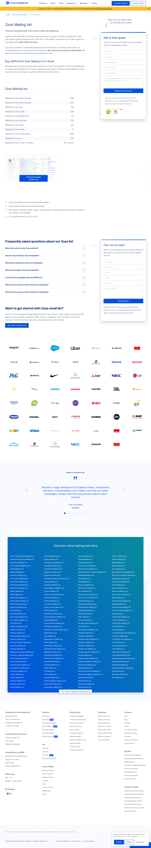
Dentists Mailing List (17, 684)
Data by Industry (104, 723)
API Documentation (49, 758)
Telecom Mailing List (119, 620)
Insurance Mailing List (52, 678)
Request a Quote (130, 779)
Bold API (45, 720)
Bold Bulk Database (49, 723)
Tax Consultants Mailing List (122, 610)
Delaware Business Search (134, 794)
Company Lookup (130, 733)
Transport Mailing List (120, 636)
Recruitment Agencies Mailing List (90, 674)
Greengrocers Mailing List (53, 639)
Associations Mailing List (19, 582)
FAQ (125, 716)
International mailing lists (20, 14)
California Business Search (134, 791)
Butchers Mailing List (17, 614)
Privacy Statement (131, 740)
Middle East (46, 791)
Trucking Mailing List (119, 646)
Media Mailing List (84, 582)
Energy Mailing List (51, 582)
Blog (126, 720)
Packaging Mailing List (86, 610)
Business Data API (76, 733)
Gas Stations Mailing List (53, 626)
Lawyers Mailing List (85, 556)
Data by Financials (104, 726)
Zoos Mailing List (118, 678)
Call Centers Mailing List (19, 617)
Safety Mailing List (118, 563)
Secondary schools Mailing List (123, 572)
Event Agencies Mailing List (54, 588)
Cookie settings (88, 841)
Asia (44, 784)
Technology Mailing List (120, 617)
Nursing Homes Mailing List (88, 594)
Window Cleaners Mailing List (123, 668)
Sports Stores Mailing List (121, 594)
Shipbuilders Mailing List (121, 579)
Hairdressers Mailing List (53, 646)
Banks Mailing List (16, 594)
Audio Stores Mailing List (19, 585)
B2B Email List (129, 762)
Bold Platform (47, 726)
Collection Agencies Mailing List (21, 655)
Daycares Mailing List (18, 681)
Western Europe (48, 770)
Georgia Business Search (133, 801)
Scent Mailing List (118, 569)
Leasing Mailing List (85, 559)
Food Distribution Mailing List (54, 617)
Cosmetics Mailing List (18, 671)
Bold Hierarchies (48, 733)
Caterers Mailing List (17, 630)
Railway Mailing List (85, 668)
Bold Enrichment (48, 730)
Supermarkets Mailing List (121, 607)
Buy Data (83, 3)
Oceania (45, 781)
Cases (126, 726)
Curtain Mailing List (17, 678)
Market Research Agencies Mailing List (92, 572)
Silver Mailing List (118, 585)
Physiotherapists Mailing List (88, 639)
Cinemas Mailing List (17, 649)
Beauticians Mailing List (18, 598)
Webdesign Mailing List (120, 662)
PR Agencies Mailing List (87, 649)
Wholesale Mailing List (120, 665)
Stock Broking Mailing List (121, 601)
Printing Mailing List (85, 655)
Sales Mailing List (118, 566)
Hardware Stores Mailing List (54, 649)
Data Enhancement (76, 723)
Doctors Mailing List (51, 559)
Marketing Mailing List (86, 575)
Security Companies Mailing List (123, 575)
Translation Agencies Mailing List (124, 633)
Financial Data (75, 747)
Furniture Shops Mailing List (54, 623)
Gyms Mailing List (50, 642)
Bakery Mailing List (17, 591)
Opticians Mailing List (85, 601)
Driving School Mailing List (53, 563)
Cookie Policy (134, 101)
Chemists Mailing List (18, 639)
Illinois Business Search (133, 804)
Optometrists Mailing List (87, 604)
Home (8, 14)
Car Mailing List (15, 623)
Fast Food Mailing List (52, 598)
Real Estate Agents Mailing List (89, 671)
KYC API (45, 752)
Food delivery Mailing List (53, 614)
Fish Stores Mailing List (52, 604)
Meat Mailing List (84, 579)
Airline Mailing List (17, 569)
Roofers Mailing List (119, 556)
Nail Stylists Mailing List (86, 588)
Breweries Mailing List (18, 607)
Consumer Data (103, 740)
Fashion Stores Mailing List (54, 594)
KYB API (45, 755)
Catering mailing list (17, 633)
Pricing (94, 3)
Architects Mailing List (18, 575)
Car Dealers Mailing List (18, 620)
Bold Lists (46, 716)
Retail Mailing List (84, 687)
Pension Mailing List (85, 620)
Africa (44, 794)
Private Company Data (78, 720)
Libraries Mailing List (85, 563)
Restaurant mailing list (86, 684)
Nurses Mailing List (85, 591)
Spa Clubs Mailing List (120, 591)
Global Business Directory (133, 758)
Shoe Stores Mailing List (121, 582)
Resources (71, 3)
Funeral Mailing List (51, 620)
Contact (127, 723)
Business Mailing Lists (78, 740)
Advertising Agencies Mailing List (22, 556)
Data (52, 3)
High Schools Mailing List (53, 655)
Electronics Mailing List (52, 575)
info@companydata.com (13, 723)
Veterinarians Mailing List (121, 652)
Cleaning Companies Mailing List (22, 652)
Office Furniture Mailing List (88, 598)
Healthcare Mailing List (52, 652)
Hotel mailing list (50, 668)
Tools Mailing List (118, 626)
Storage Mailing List (119, 604)
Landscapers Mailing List (53, 687)
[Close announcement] (148, 8)
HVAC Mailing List (50, 674)
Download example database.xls (34, 178)
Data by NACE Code (105, 733)
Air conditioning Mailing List (20, 566)
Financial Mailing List (51, 601)
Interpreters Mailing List (52, 684)
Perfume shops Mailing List (88, 623)
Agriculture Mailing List (18, 563)
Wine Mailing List (118, 671)
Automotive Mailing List (18, 588)
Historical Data (75, 743)
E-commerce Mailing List (53, 569)
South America (47, 787)
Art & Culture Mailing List (19, 579)
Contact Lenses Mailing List (20, 665)
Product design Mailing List (88, 658)
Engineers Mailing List (52, 585)
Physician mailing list (85, 636)
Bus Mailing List (16, 610)
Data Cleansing (75, 736)
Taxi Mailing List (118, 614)
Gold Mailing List (50, 636)
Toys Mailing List (118, 630)
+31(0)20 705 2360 (12, 726)
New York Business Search (134, 808)
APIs (61, 3)
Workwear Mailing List (120, 674)
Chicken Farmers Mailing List (20, 642)
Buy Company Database (133, 755)
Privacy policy (123, 101)
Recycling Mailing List (86, 678)
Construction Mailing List (19, 658)
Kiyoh (121, 109)
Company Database (77, 716)
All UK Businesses (131, 769)
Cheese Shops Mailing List (19, 636)
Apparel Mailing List (17, 572)
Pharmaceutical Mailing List (88, 630)
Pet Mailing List (83, 626)
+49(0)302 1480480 (12, 744)
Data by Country (104, 720)
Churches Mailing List (18, 646)
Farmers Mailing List (51, 591)
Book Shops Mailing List (18, 604)
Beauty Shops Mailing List (19, 601)
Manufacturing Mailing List (87, 569)
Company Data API (76, 750)
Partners (127, 736)
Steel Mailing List (118, 598)
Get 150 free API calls (104, 9)
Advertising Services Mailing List (22, 559)
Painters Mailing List (85, 614)
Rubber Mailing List (119, 559)
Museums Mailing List (86, 585)
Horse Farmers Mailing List (54, 658)
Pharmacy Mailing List (86, 633)
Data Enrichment (76, 726)
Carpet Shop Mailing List (19, 626)
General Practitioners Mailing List (56, 630)
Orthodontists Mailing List (87, 607)
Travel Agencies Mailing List (122, 639)
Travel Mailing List (118, 642)
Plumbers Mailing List (86, 646)
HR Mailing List (49, 671)
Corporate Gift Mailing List (19, 668)
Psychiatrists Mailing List (87, 665)
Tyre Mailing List (118, 649)
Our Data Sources (130, 730)
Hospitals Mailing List (51, 665)
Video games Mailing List (121, 655)
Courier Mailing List (17, 674)
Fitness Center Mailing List (53, 607)
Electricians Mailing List (52, 572)
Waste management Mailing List (123, 658)
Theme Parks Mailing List (121, 623)
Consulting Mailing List (18, 662)
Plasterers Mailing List (86, 642)
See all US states (130, 811)
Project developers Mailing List (89, 662)
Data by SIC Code (104, 730)
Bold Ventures (47, 736)
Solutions (42, 3)
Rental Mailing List (84, 681)
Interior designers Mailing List (55, 681)
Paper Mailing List (84, 617)
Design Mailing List (17, 687)
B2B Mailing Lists (130, 772)
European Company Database (135, 765)
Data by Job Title (104, 716)
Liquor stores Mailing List (87, 566)
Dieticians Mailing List (52, 556)
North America (47, 774)
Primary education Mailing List (89, 652)
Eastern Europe (48, 777)
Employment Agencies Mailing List (56, 579)
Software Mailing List (119, 588)
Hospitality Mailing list (52, 662)
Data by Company (104, 736)
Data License (74, 730)
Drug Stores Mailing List (52, 566)
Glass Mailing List (50, 633)
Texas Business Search (132, 798)
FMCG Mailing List (50, 610)
